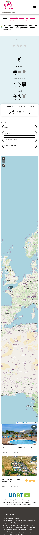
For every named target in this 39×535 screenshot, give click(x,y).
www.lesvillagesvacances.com (14, 502)
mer (7, 525)
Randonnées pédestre (10, 20)
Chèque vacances (22, 20)
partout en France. (25, 523)
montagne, (15, 525)
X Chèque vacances (10, 146)
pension (11, 527)
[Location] (24, 84)
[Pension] (15, 84)
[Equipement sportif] (19, 96)
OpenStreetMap (27, 422)
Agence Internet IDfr (25, 499)
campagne (26, 525)
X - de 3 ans (8, 133)
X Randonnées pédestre (11, 139)
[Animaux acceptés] (19, 59)
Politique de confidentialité (24, 500)
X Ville (6, 127)
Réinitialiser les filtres (26, 106)
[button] (11, 287)
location (29, 527)
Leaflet (19, 422)
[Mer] (15, 71)
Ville (27, 18)
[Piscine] (15, 96)
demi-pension (19, 527)
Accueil (5, 18)
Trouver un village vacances (17, 18)
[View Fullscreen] (3, 165)
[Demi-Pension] (19, 84)
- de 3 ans (32, 18)
